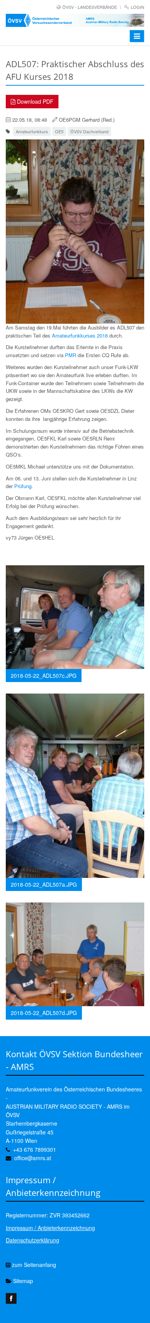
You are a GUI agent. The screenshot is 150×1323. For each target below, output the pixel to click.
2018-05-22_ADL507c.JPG (44, 675)
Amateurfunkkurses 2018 (80, 335)
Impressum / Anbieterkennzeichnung (50, 1228)
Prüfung (23, 486)
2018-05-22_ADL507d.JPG (44, 1013)
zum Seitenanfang (33, 1264)
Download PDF (34, 101)
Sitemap (22, 1281)
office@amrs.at (32, 1158)
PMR (70, 355)
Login (137, 7)
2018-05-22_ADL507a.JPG (44, 884)
